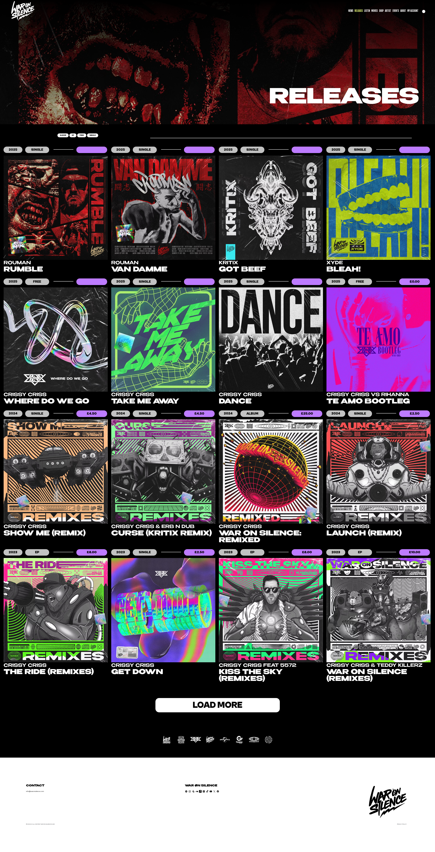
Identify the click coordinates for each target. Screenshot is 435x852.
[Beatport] (193, 791)
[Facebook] (217, 791)
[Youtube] (210, 791)
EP (73, 135)
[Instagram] (189, 791)
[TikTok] (207, 791)
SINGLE (92, 135)
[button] (423, 11)
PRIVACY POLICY (402, 824)
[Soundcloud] (196, 791)
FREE (82, 135)
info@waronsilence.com (35, 791)
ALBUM (63, 135)
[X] (214, 791)
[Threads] (203, 791)
